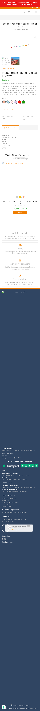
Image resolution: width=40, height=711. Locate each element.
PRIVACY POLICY (7, 506)
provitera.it (34, 708)
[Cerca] (24, 12)
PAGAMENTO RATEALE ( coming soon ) (14, 512)
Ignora (30, 4)
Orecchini (11, 69)
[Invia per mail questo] (24, 116)
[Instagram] (37, 7)
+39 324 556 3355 (7, 521)
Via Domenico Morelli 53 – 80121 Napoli (14, 479)
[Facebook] (33, 7)
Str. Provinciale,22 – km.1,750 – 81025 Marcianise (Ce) (18, 450)
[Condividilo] (28, 116)
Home (4, 69)
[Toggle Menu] (36, 12)
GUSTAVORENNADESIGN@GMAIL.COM (14, 519)
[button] (35, 37)
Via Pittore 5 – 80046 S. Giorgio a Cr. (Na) (15, 475)
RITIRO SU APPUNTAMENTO (10, 502)
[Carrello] (29, 12)
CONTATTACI (6, 504)
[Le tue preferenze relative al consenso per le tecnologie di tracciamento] (4, 707)
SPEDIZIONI (5, 500)
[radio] (19, 102)
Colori (4, 98)
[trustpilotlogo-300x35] (20, 465)
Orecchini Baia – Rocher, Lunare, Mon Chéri (20, 202)
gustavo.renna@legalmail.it (13, 458)
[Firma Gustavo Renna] (10, 12)
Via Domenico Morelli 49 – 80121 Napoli (14, 491)
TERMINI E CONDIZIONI (9, 498)
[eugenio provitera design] (20, 705)
